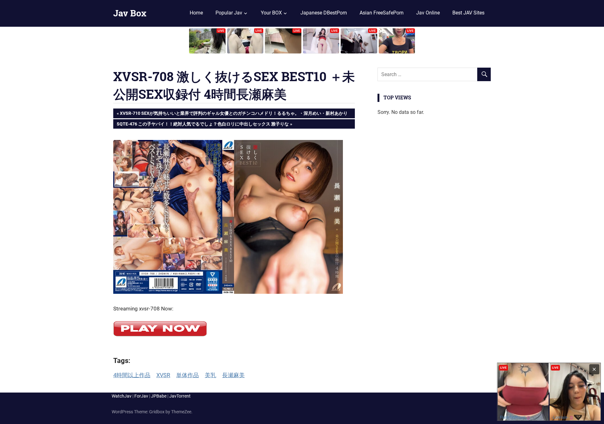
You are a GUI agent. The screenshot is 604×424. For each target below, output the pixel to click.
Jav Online (428, 13)
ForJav (141, 396)
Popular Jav (228, 13)
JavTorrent (180, 396)
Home (196, 13)
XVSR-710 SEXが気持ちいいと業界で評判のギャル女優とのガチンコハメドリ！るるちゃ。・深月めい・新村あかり (234, 114)
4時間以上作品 (131, 375)
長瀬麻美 (233, 375)
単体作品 (187, 375)
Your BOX (271, 13)
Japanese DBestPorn (323, 13)
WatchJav (121, 396)
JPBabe (158, 396)
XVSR (163, 375)
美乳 (210, 375)
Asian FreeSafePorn (382, 13)
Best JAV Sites (468, 13)
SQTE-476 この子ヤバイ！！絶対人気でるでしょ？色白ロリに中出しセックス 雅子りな (202, 125)
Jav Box (129, 13)
